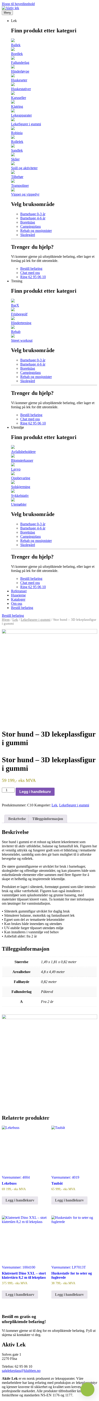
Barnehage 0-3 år (32, 214)
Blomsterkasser (22, 460)
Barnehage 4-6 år (32, 218)
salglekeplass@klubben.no (21, 1371)
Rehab (15, 332)
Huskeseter (19, 80)
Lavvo (15, 469)
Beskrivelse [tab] (17, 819)
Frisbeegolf (19, 314)
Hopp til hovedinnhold (18, 4)
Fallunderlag (20, 63)
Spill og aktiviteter (24, 168)
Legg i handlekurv (35, 792)
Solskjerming (20, 487)
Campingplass (30, 226)
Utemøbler (18, 504)
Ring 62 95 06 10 (33, 277)
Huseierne (18, 595)
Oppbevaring (20, 478)
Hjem (6, 619)
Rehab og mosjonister (36, 231)
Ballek (15, 45)
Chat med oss (30, 273)
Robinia (17, 133)
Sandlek (17, 150)
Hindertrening (21, 323)
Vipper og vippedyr (25, 194)
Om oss (16, 603)
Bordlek (17, 54)
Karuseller (18, 98)
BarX (15, 305)
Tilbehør (17, 177)
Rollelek (17, 142)
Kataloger (18, 599)
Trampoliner (20, 185)
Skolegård (27, 235)
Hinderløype (20, 71)
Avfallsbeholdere (23, 452)
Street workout (21, 340)
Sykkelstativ (20, 496)
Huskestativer (21, 89)
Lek (15, 619)
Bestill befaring (31, 268)
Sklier (15, 159)
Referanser (19, 591)
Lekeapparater (21, 115)
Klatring (17, 106)
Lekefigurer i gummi (26, 124)
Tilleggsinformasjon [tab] (47, 819)
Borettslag (27, 222)
